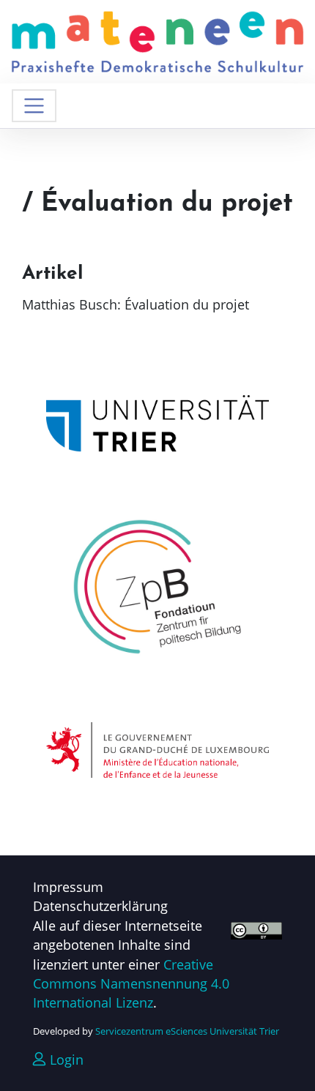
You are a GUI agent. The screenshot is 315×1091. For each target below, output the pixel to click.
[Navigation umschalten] (34, 105)
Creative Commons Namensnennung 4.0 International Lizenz (131, 984)
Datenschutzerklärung (100, 906)
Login (65, 1059)
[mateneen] (157, 40)
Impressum (68, 887)
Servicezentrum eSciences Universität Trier (187, 1031)
